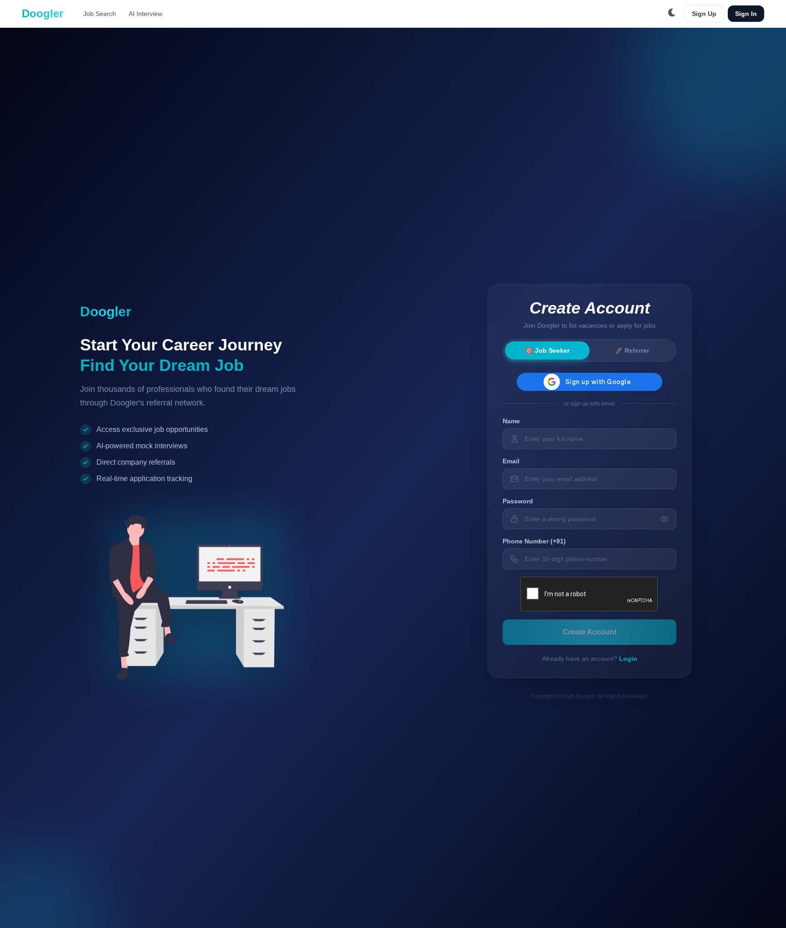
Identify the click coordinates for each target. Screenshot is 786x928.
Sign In (746, 13)
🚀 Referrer (632, 350)
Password (518, 501)
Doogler (42, 13)
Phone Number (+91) (534, 541)
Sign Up (704, 13)
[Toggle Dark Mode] (672, 14)
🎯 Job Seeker (547, 350)
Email (511, 461)
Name (511, 421)
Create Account (589, 632)
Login (628, 658)
